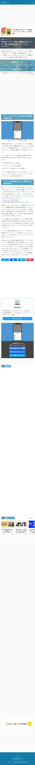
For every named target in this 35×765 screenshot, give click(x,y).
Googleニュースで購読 (19, 348)
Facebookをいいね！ (19, 352)
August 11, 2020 (23, 202)
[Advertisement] (17, 94)
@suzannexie (27, 194)
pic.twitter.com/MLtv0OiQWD (10, 200)
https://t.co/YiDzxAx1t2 (15, 198)
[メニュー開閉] (33, 2)
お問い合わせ (17, 758)
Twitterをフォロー (18, 355)
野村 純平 (17, 307)
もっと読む (30, 518)
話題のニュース (5, 39)
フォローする (18, 318)
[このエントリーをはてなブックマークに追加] (21, 259)
